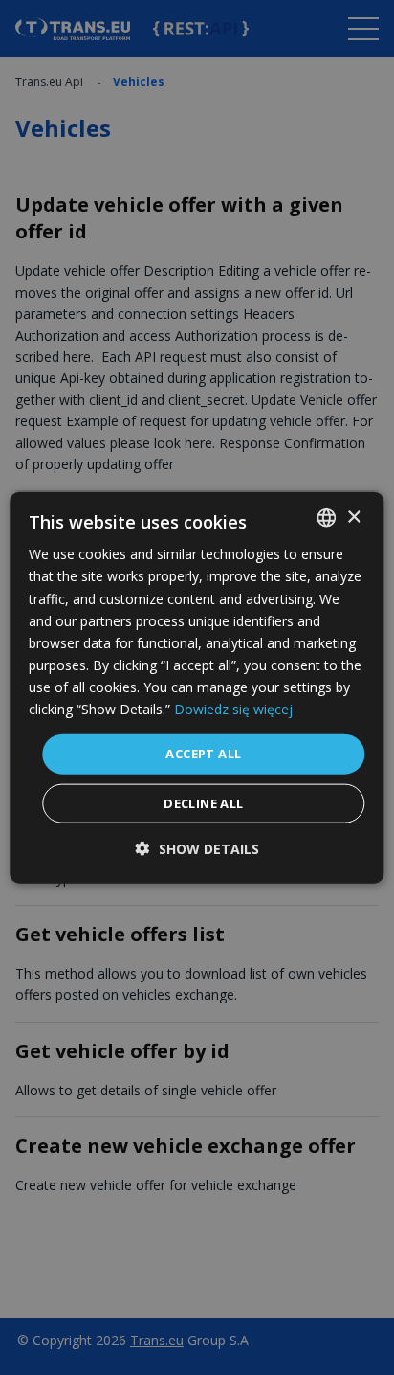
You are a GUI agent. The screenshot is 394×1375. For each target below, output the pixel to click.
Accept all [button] (203, 753)
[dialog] (196, 688)
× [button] (353, 516)
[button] (197, 848)
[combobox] (327, 518)
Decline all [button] (203, 802)
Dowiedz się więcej (233, 709)
